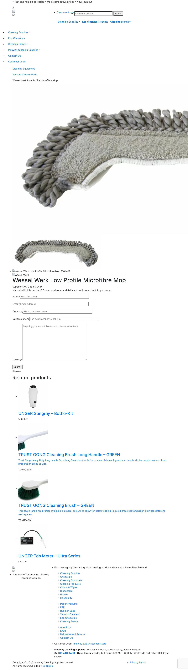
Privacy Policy (138, 662)
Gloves (64, 594)
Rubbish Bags (67, 610)
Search (118, 13)
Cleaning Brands (69, 621)
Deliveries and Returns (72, 634)
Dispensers (66, 590)
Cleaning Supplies (70, 573)
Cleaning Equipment (23, 68)
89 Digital (48, 665)
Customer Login (65, 12)
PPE (62, 607)
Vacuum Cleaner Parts (24, 74)
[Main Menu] (56, 28)
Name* (16, 296)
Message (17, 359)
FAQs (63, 630)
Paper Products (68, 603)
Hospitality (66, 597)
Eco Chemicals (68, 617)
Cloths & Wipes (68, 587)
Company (17, 311)
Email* (16, 303)
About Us (65, 627)
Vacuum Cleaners (69, 614)
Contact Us (66, 637)
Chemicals (66, 576)
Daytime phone (20, 318)
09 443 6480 (67, 653)
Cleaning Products (70, 583)
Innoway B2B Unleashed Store (89, 643)
